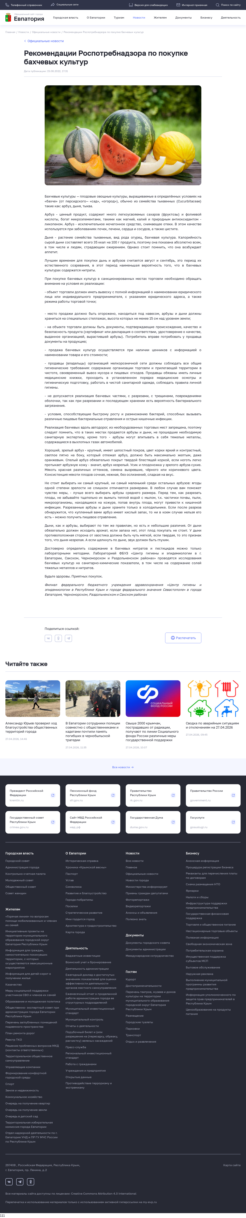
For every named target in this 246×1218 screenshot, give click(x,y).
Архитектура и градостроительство (91, 925)
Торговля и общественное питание (211, 924)
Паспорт (72, 874)
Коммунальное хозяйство (23, 1097)
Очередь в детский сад (21, 1116)
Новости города (137, 880)
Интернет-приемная (194, 4)
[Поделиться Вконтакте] (48, 639)
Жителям (160, 17)
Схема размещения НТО (203, 884)
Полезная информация (202, 937)
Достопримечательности (144, 986)
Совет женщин (15, 893)
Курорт (131, 979)
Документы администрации (146, 949)
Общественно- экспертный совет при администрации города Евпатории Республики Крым (32, 1012)
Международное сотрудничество (150, 955)
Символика (74, 886)
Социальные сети (68, 4)
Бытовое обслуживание (203, 967)
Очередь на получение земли (26, 1110)
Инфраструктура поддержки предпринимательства (206, 905)
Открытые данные (78, 1077)
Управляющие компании (22, 1067)
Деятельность (231, 17)
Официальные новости (46, 41)
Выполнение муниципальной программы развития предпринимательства (206, 984)
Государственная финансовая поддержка (207, 916)
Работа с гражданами (81, 1064)
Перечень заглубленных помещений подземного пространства (31, 1024)
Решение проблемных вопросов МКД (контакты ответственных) (32, 1048)
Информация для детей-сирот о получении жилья (28, 976)
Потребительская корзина (204, 950)
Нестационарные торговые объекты (212, 931)
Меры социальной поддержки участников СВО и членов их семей (30, 993)
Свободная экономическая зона (209, 944)
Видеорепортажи (138, 906)
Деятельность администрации (87, 968)
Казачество (13, 984)
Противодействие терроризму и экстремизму (89, 1085)
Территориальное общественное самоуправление (28, 1058)
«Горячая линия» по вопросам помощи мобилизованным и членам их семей (31, 921)
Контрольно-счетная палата (25, 874)
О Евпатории (96, 17)
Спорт (9, 1084)
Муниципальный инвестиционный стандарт (90, 1011)
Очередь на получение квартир (27, 1103)
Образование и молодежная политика (32, 1001)
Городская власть (65, 17)
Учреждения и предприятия (86, 1070)
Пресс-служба (76, 1047)
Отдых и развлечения (141, 1041)
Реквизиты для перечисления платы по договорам (211, 875)
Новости (139, 17)
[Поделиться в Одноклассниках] (58, 639)
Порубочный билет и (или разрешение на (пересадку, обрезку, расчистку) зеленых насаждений (92, 1036)
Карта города (75, 932)
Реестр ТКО (13, 1039)
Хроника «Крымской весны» (86, 867)
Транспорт (133, 1035)
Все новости (121, 767)
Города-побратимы (79, 899)
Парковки (133, 1028)
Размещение (135, 1015)
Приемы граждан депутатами (147, 893)
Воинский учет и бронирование (88, 962)
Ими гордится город (80, 919)
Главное (131, 867)
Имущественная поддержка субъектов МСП (206, 959)
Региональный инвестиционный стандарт (88, 1055)
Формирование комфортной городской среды (25, 1075)
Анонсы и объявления (141, 912)
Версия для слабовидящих (151, 4)
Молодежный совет (19, 880)
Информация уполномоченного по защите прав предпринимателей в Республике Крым (211, 999)
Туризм (119, 17)
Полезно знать (136, 919)
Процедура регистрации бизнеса (209, 867)
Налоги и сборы (197, 897)
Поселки (72, 906)
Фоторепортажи (137, 899)
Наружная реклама (199, 974)
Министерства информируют (146, 886)
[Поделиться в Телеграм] (68, 639)
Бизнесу (206, 17)
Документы (183, 17)
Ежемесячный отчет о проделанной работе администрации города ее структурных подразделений (91, 998)
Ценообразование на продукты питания (208, 1012)
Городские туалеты (139, 1022)
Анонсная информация (202, 861)
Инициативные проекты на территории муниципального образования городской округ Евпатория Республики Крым (27, 937)
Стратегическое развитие (84, 912)
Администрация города (22, 867)
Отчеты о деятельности (82, 1026)
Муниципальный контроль (84, 1019)
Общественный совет (20, 886)
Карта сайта (232, 1165)
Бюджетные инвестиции (83, 955)
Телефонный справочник (26, 4)
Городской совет (17, 861)
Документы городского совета (148, 942)
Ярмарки (192, 890)
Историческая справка (82, 861)
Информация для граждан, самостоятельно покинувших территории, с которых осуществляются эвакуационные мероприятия (28, 958)
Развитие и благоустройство (86, 893)
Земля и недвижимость (22, 1090)
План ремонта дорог (20, 1033)
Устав (70, 880)
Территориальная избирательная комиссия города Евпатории (29, 1125)
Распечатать (186, 638)
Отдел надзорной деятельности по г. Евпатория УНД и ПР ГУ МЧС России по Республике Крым (31, 1137)
